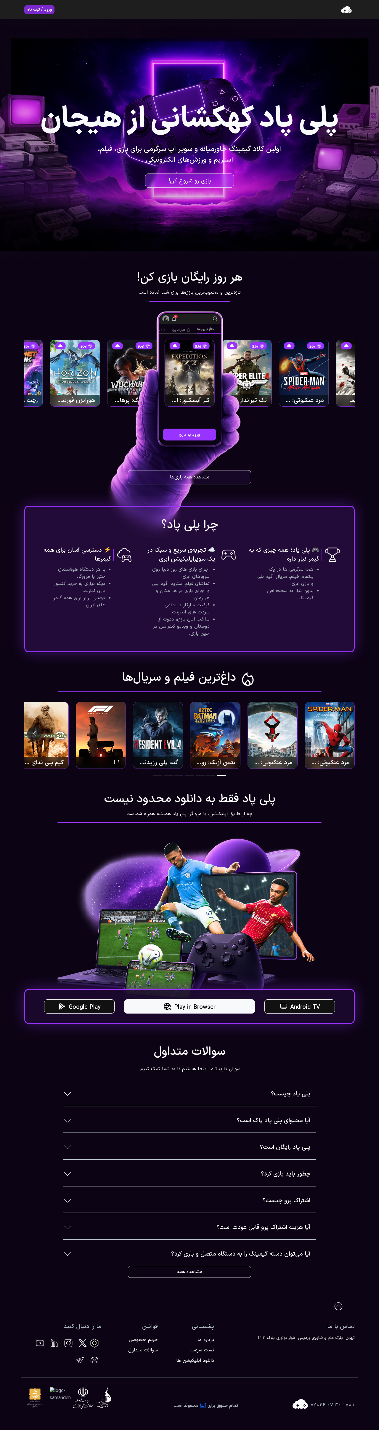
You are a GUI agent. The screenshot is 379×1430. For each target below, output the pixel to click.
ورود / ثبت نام (39, 10)
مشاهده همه (189, 1271)
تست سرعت (202, 1350)
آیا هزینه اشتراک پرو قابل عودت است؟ (263, 1227)
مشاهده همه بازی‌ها (189, 477)
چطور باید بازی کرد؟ (285, 1174)
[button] (221, 775)
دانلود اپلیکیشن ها (195, 1360)
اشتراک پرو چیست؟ (286, 1200)
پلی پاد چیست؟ (290, 1093)
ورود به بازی (189, 435)
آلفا (203, 1405)
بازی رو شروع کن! (189, 180)
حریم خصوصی (143, 1339)
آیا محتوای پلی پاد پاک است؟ (273, 1120)
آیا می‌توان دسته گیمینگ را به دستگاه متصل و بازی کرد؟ (240, 1254)
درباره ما (205, 1339)
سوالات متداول (143, 1350)
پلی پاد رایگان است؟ (285, 1147)
